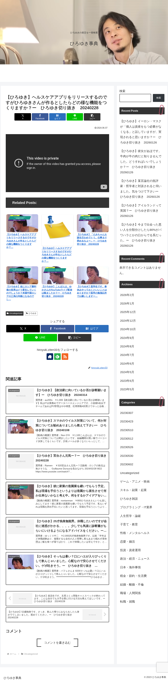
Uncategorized (15, 313)
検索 (122, 91)
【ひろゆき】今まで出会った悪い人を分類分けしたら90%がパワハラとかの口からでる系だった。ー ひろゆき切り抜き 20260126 (140, 235)
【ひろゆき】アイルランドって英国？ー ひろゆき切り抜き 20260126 (140, 211)
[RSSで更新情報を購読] (65, 356)
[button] (92, 117)
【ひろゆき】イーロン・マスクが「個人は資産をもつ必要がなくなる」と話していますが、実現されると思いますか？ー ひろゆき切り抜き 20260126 (140, 132)
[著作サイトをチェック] (50, 356)
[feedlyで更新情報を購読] (57, 356)
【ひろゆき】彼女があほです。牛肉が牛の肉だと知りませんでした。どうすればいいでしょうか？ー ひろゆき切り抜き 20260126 (140, 161)
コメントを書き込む (57, 642)
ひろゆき (32, 313)
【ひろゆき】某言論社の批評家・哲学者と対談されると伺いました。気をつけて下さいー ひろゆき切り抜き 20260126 (140, 188)
